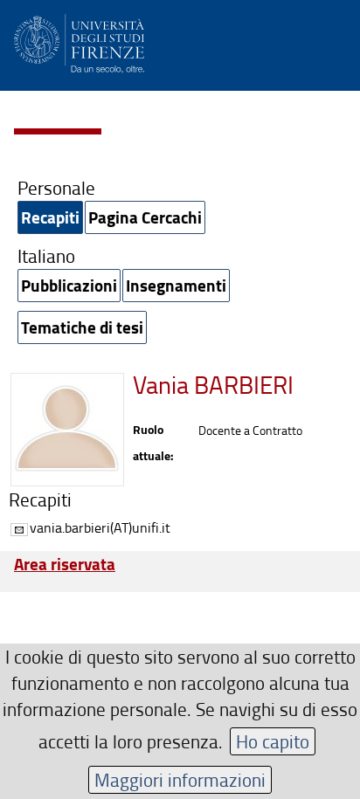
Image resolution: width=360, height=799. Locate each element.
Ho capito (272, 741)
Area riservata (64, 563)
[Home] (79, 40)
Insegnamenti (176, 285)
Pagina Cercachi (145, 217)
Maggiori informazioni (180, 779)
